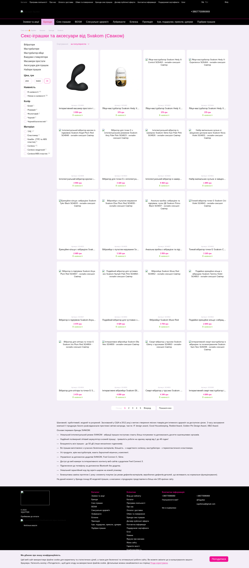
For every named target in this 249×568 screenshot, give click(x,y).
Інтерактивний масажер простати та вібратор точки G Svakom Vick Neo (94, 108)
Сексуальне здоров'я (97, 22)
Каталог (24, 2)
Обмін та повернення (84, 2)
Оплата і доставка (65, 2)
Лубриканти (119, 22)
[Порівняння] (217, 2)
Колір (27, 101)
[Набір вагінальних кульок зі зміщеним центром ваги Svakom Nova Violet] (207, 147)
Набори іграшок (32, 69)
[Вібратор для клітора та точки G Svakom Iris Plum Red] (77, 359)
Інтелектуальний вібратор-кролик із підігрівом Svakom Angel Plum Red (93, 179)
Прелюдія (147, 22)
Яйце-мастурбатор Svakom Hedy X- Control (167, 108)
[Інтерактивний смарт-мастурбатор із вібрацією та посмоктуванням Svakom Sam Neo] (207, 359)
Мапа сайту (132, 542)
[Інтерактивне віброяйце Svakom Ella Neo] (121, 359)
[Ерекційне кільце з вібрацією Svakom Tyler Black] (77, 218)
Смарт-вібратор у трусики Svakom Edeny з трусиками (172, 390)
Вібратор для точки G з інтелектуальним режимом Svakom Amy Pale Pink (138, 179)
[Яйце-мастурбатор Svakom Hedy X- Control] (164, 77)
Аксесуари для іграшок (36, 65)
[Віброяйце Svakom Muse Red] (164, 288)
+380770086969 (200, 11)
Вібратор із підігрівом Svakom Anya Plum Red (81, 320)
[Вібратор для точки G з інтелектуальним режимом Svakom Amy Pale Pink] (121, 147)
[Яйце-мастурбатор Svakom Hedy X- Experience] (207, 77)
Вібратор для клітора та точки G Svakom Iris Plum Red (86, 390)
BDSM (78, 22)
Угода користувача (159, 563)
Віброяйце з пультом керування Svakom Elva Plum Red (129, 249)
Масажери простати (34, 61)
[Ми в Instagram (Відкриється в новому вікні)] (197, 2)
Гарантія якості (133, 546)
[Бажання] (212, 2)
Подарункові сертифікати (168, 2)
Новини (130, 535)
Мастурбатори (31, 49)
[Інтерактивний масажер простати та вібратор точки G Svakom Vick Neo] (77, 77)
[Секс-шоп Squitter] (35, 498)
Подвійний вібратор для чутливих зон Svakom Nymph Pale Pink (133, 320)
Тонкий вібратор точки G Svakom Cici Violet (210, 249)
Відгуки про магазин (135, 539)
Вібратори (29, 44)
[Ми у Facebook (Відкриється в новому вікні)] (193, 2)
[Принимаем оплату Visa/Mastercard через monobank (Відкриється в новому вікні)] (43, 520)
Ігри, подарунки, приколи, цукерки (175, 22)
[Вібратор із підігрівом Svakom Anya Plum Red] (77, 288)
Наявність (30, 87)
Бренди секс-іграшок (103, 2)
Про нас (52, 2)
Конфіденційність (134, 550)
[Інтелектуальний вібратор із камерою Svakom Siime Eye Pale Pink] (164, 147)
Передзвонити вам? (170, 500)
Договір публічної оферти (125, 2)
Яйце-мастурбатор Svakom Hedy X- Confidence (125, 108)
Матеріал (29, 127)
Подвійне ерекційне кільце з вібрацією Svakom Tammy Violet (219, 320)
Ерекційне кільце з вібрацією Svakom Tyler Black (83, 249)
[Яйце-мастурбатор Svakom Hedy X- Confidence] (121, 77)
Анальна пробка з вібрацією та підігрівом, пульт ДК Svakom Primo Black (181, 249)
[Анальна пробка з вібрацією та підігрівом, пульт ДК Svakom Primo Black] (164, 218)
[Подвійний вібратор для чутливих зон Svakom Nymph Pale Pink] (121, 288)
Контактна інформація (147, 2)
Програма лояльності (38, 2)
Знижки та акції (31, 22)
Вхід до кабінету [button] (134, 496)
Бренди (47, 22)
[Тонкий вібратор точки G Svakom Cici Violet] (207, 218)
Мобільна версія (30, 525)
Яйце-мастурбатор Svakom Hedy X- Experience (212, 108)
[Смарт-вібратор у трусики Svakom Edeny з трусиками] (164, 359)
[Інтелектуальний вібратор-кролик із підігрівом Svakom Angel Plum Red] (77, 147)
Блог (183, 2)
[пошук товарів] (220, 11)
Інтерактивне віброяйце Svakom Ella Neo (122, 390)
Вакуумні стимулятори (36, 57)
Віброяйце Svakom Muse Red (164, 320)
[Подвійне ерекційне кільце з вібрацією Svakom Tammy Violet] (207, 288)
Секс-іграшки (63, 22)
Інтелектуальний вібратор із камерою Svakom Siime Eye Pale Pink (178, 179)
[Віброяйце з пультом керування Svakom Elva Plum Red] (121, 218)
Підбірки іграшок (206, 22)
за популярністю (78, 44)
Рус (206, 2)
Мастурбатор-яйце (34, 53)
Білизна (134, 22)
